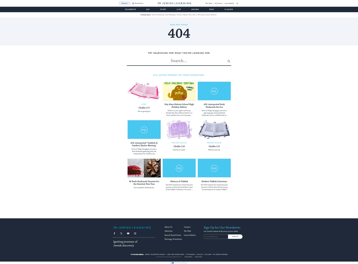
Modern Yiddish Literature (214, 181)
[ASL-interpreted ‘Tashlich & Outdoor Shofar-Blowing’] (144, 129)
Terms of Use (198, 257)
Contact (187, 227)
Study (144, 104)
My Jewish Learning (220, 254)
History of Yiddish (179, 181)
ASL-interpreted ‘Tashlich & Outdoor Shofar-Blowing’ (144, 144)
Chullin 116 (179, 146)
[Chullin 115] (214, 129)
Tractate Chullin (179, 143)
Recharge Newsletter (173, 239)
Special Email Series (173, 235)
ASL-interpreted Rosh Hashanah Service (214, 105)
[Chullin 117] (144, 91)
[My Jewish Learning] (132, 229)
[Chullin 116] (179, 129)
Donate (124, 3)
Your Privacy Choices (181, 263)
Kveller (200, 254)
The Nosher (190, 254)
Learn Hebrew (190, 235)
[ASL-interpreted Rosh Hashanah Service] (214, 91)
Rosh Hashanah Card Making (163, 15)
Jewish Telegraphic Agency (155, 254)
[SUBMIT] (229, 62)
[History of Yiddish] (179, 168)
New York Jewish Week (175, 254)
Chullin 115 (214, 146)
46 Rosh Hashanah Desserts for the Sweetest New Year (144, 183)
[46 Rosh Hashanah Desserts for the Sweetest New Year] (144, 168)
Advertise (169, 231)
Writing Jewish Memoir (207, 15)
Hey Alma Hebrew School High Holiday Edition (179, 105)
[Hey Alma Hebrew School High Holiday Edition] (179, 91)
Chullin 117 (144, 108)
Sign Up (235, 237)
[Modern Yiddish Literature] (214, 168)
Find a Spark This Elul (186, 15)
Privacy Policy (188, 257)
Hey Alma (208, 254)
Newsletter (139, 3)
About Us (168, 227)
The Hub (187, 231)
